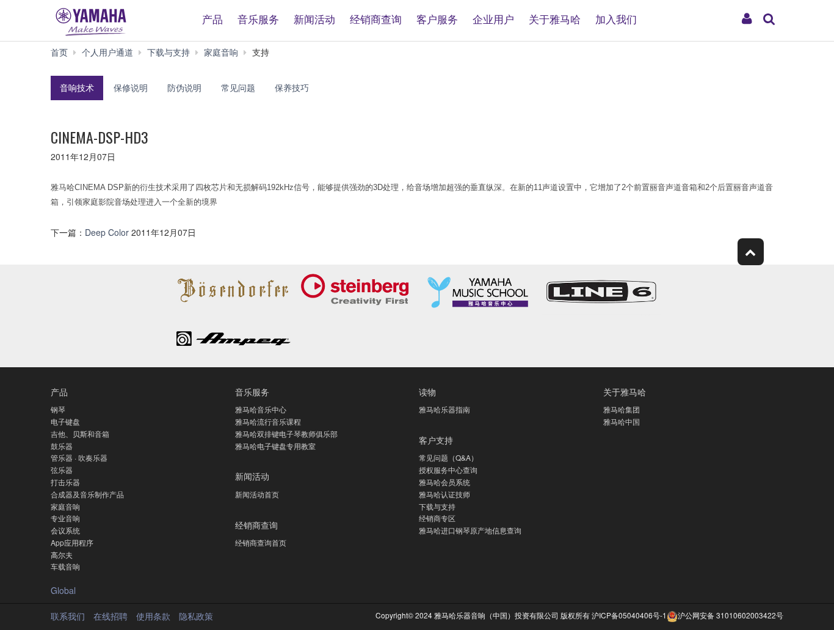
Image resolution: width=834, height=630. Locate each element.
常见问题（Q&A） (448, 457)
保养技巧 (292, 87)
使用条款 (153, 616)
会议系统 (65, 530)
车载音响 (65, 566)
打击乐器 (65, 482)
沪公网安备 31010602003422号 (730, 615)
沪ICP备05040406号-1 (629, 615)
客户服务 (437, 18)
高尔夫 (62, 554)
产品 (212, 18)
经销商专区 (437, 518)
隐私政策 (196, 616)
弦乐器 (62, 469)
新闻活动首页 (257, 494)
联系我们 (68, 616)
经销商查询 (376, 18)
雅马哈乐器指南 (444, 409)
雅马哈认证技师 (444, 494)
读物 (427, 391)
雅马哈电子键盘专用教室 (275, 446)
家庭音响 (65, 506)
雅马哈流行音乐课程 (268, 421)
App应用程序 (72, 542)
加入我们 (616, 18)
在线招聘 (110, 616)
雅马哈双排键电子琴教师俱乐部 (286, 433)
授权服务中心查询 (448, 469)
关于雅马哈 (555, 18)
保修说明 (131, 87)
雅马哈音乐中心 (260, 409)
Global (63, 590)
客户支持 (436, 439)
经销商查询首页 (260, 542)
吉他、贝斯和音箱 (80, 433)
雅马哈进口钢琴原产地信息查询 (470, 530)
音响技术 (77, 87)
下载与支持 (437, 506)
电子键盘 (65, 421)
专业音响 (65, 518)
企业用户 (493, 18)
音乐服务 (258, 18)
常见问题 (238, 87)
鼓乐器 (62, 446)
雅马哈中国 (621, 421)
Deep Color (108, 232)
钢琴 (58, 409)
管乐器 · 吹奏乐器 (79, 457)
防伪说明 (184, 87)
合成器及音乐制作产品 (87, 494)
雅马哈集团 (621, 409)
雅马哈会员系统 (444, 482)
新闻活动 (314, 18)
